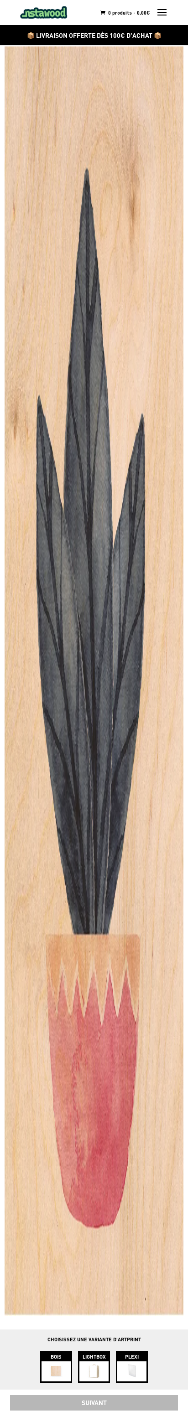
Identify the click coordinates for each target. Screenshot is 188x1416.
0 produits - (128, 12)
